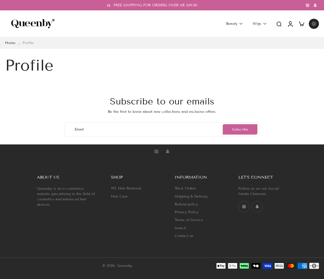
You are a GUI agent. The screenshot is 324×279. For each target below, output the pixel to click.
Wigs (257, 24)
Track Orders (185, 188)
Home (10, 43)
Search (180, 228)
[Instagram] (307, 5)
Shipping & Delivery (191, 196)
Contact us (184, 236)
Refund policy (186, 204)
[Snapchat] (315, 5)
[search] (279, 24)
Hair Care (119, 196)
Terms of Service (189, 220)
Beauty (231, 24)
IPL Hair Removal (126, 188)
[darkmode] (314, 24)
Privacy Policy (186, 212)
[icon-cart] (301, 23)
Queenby (124, 266)
